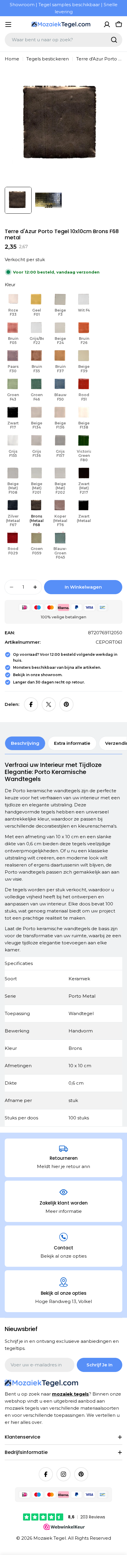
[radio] (13, 304)
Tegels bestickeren (47, 59)
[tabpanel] (63, 944)
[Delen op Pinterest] (66, 704)
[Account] (106, 24)
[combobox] (63, 40)
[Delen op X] (49, 704)
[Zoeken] (114, 39)
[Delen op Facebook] (31, 704)
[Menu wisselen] (8, 24)
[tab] (25, 743)
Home (12, 59)
